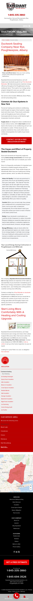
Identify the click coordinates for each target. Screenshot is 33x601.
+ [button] (30, 486)
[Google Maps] (19, 552)
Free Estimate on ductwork (22, 292)
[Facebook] (14, 552)
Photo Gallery (16, 547)
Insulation (5, 366)
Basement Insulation (6, 399)
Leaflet (10, 491)
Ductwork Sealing (6, 371)
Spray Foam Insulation (7, 379)
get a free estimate (16, 562)
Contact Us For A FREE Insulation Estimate (16, 140)
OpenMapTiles (17, 491)
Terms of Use (16, 591)
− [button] (30, 489)
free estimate (5, 352)
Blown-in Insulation (6, 385)
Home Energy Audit (6, 407)
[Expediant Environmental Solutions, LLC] (16, 596)
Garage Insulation (6, 396)
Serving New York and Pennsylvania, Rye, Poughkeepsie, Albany (16, 19)
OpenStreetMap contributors (27, 491)
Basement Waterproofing (16, 499)
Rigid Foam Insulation (7, 401)
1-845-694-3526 (16, 576)
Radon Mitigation (16, 510)
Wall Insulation (5, 393)
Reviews (16, 538)
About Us (16, 520)
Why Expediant (16, 526)
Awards (16, 523)
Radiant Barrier (5, 390)
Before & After (16, 544)
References (16, 528)
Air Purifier (4, 410)
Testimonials (16, 536)
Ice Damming (5, 404)
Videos (16, 541)
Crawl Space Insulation (7, 387)
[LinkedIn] (16, 552)
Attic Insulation (5, 382)
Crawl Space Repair (16, 507)
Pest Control (16, 513)
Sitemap (22, 591)
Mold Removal (16, 502)
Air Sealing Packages (7, 376)
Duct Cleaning (5, 374)
